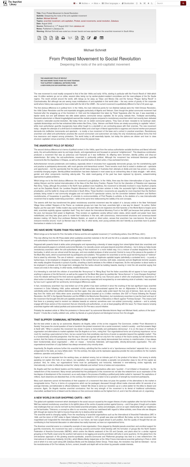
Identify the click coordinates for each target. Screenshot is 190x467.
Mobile (113, 463)
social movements (88, 21)
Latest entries (103, 463)
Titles (80, 463)
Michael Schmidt (50, 18)
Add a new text (124, 463)
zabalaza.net (79, 26)
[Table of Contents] (75, 3)
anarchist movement (52, 21)
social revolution (103, 21)
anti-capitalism (67, 21)
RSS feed (72, 463)
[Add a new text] (148, 3)
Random (63, 463)
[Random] (144, 3)
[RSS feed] (141, 3)
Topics (94, 463)
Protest (77, 21)
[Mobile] (137, 3)
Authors (87, 463)
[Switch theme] (151, 3)
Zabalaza (115, 21)
